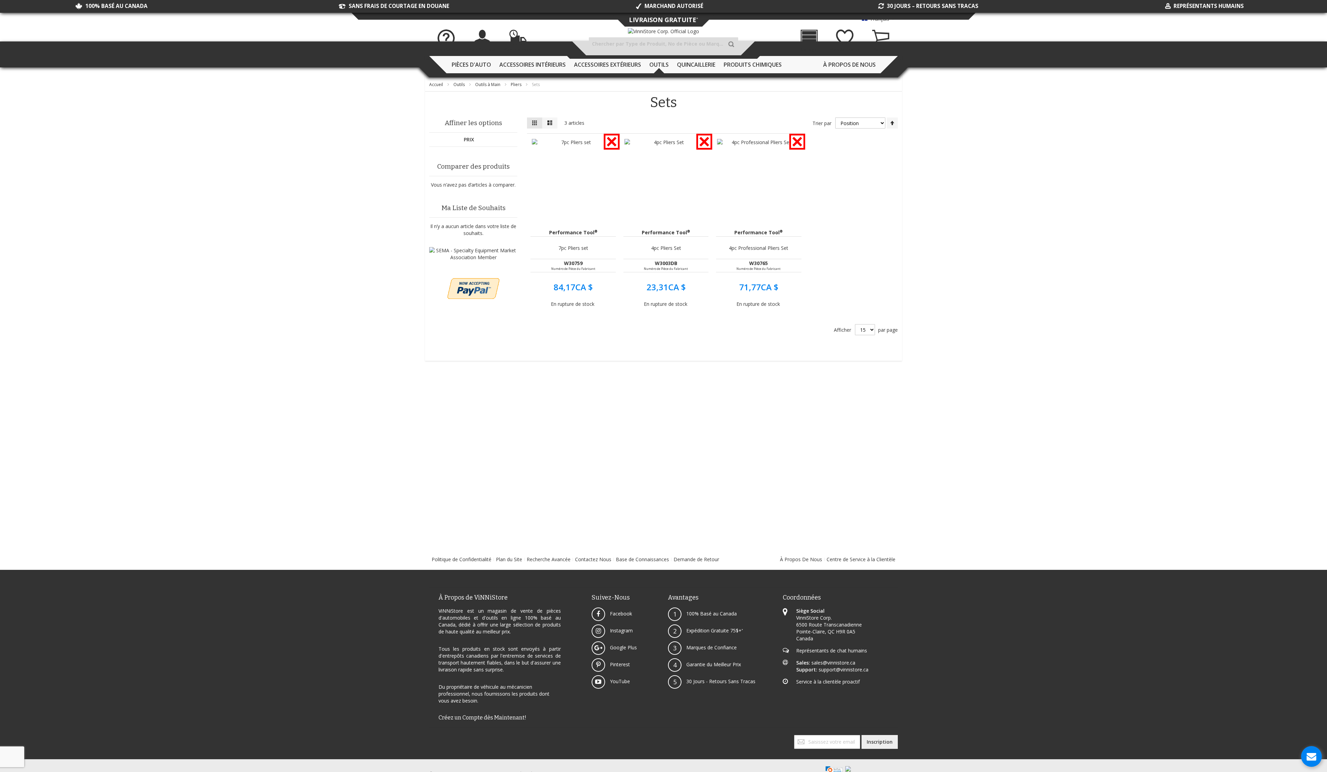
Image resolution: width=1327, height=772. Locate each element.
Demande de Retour (696, 559)
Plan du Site (509, 559)
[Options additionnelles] (473, 281)
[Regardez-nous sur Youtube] (434, 738)
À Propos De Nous (801, 559)
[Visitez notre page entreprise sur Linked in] (436, 738)
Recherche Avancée (549, 559)
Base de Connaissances (642, 559)
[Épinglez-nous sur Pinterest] (435, 738)
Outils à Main (488, 84)
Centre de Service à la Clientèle (861, 559)
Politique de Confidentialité (461, 559)
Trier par (821, 123)
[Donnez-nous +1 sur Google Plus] (432, 738)
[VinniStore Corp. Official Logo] (663, 31)
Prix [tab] (469, 139)
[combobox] (663, 43)
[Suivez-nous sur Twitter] (431, 738)
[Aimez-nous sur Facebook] (430, 738)
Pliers (517, 84)
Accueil (436, 84)
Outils (459, 84)
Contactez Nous (593, 559)
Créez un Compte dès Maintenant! (482, 717)
